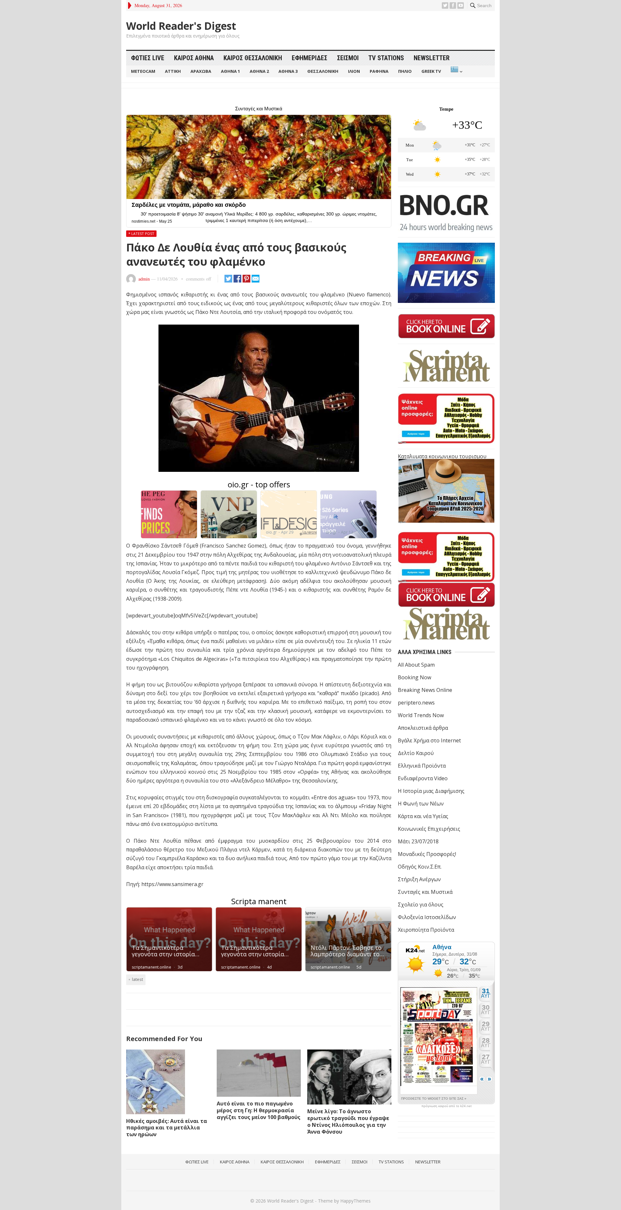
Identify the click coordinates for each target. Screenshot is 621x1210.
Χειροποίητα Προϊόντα (426, 929)
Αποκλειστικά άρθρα (423, 727)
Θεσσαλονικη (322, 71)
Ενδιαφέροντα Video (423, 778)
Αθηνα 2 (259, 71)
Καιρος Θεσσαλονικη (252, 58)
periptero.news (416, 702)
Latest (137, 979)
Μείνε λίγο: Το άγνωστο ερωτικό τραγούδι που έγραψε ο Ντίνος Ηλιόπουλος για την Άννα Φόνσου (348, 1121)
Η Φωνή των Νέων (421, 803)
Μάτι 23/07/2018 (418, 841)
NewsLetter (432, 58)
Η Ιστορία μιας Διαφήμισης (431, 790)
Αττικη (173, 71)
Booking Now (414, 677)
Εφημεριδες (309, 58)
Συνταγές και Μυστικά (425, 891)
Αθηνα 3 (288, 71)
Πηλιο (405, 71)
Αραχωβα (201, 71)
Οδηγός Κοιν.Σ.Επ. (419, 866)
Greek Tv (431, 71)
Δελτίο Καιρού (416, 753)
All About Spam (416, 664)
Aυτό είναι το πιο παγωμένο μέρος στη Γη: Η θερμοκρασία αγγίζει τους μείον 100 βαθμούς (258, 1110)
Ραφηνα (379, 71)
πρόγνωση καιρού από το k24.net (446, 1106)
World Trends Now (421, 715)
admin (144, 279)
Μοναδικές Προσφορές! (427, 854)
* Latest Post (141, 233)
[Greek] (456, 71)
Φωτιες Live (147, 58)
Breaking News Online (425, 690)
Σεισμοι (348, 58)
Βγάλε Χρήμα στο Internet (429, 740)
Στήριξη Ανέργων (419, 879)
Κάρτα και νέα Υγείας (423, 816)
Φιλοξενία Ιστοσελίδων (427, 917)
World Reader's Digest (181, 26)
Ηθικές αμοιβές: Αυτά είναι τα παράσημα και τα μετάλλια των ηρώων (166, 1127)
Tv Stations (386, 58)
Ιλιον (354, 71)
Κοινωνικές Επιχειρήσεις (429, 828)
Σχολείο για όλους (420, 904)
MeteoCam (143, 71)
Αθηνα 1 (230, 71)
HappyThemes (355, 1201)
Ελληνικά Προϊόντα (422, 765)
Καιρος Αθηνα (194, 58)
